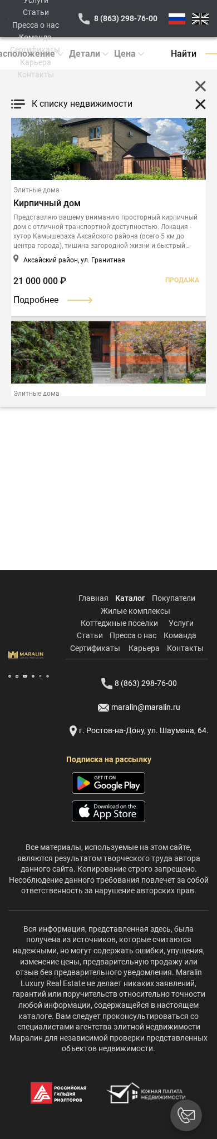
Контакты (35, 74)
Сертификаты (35, 49)
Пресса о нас (35, 25)
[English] (200, 18)
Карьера (35, 62)
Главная (93, 598)
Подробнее (35, 300)
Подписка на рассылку (108, 759)
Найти (183, 53)
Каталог (130, 598)
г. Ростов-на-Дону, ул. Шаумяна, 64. (144, 730)
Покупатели (173, 598)
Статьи (36, 12)
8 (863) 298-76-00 (125, 18)
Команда (35, 37)
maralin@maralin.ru (145, 707)
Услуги (181, 623)
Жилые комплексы (135, 610)
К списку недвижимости (82, 103)
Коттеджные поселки (119, 623)
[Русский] (177, 18)
